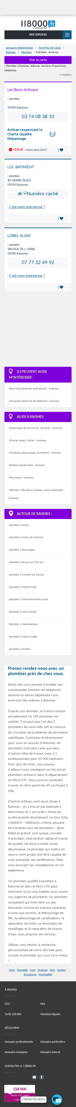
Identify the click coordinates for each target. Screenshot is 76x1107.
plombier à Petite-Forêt (23, 587)
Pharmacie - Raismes (21, 477)
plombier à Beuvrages (22, 549)
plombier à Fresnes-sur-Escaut (26, 574)
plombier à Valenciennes (23, 624)
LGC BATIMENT (20, 167)
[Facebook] (41, 1077)
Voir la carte (38, 60)
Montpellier (46, 974)
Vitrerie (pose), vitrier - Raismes (27, 440)
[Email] (34, 1077)
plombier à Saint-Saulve (23, 612)
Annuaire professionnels (19, 1042)
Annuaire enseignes (16, 1052)
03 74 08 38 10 (38, 116)
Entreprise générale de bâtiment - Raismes (34, 401)
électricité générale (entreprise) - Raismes (33, 388)
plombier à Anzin (19, 525)
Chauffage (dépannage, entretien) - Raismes (35, 452)
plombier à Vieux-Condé (23, 636)
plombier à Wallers (20, 649)
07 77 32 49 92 (38, 262)
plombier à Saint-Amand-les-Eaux (28, 599)
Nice (52, 970)
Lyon (32, 970)
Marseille (22, 970)
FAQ (42, 1003)
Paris (12, 970)
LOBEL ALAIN (19, 236)
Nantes (61, 970)
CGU (7, 1003)
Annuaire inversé (50, 1052)
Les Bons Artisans (22, 90)
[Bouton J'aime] (61, 150)
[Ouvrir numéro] (40, 194)
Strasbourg (30, 974)
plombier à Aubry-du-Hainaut (26, 537)
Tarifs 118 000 (13, 1014)
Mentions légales (50, 1014)
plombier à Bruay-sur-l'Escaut (26, 562)
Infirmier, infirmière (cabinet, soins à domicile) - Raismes (37, 494)
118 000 (19, 1089)
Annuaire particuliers (52, 1042)
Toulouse (42, 970)
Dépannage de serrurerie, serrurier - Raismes (35, 428)
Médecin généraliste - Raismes (27, 465)
